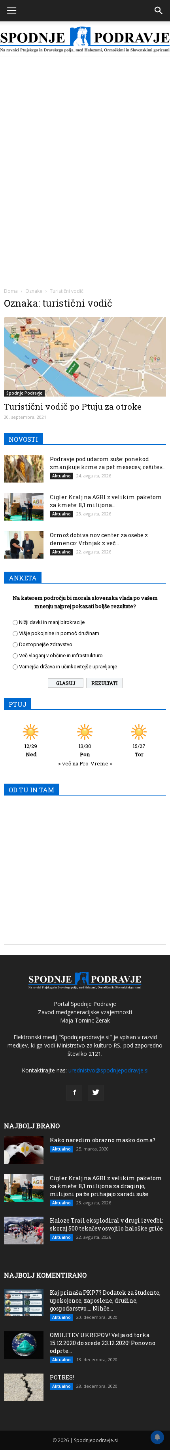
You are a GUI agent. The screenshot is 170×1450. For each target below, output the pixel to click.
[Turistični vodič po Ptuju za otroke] (85, 357)
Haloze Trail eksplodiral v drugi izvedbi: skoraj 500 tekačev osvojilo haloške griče (106, 1224)
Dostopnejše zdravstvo (45, 644)
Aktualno (61, 476)
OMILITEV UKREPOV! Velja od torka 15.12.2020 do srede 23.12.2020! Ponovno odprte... (102, 1343)
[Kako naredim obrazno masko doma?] (23, 1150)
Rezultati (104, 683)
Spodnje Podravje (24, 393)
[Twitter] (96, 1093)
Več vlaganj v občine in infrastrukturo (61, 655)
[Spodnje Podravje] (85, 40)
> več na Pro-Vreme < (85, 763)
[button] (159, 10)
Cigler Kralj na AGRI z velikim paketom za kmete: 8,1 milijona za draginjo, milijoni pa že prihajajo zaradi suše (106, 1186)
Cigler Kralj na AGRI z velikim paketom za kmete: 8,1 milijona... (106, 501)
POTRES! (62, 1377)
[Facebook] (74, 1093)
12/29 (31, 750)
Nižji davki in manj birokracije (52, 622)
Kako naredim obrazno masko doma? (102, 1140)
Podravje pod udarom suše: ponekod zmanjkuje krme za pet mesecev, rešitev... (108, 463)
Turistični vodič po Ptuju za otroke (73, 406)
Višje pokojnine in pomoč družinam (59, 633)
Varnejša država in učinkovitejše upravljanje (68, 667)
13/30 (85, 750)
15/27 (139, 750)
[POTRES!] (23, 1387)
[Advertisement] (85, 146)
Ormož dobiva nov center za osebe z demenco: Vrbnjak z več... (99, 539)
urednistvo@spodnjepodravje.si (108, 1070)
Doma (11, 291)
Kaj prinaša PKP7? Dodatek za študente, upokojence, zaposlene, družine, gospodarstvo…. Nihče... (105, 1300)
